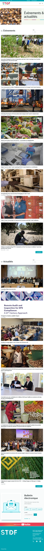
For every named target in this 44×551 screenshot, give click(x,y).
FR (9, 0)
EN (7, 0)
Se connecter (34, 0)
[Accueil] (6, 4)
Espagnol (39, 509)
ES (11, 0)
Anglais (27, 509)
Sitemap (28, 0)
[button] (22, 49)
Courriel (25, 512)
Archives (26, 518)
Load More (38, 252)
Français (33, 509)
